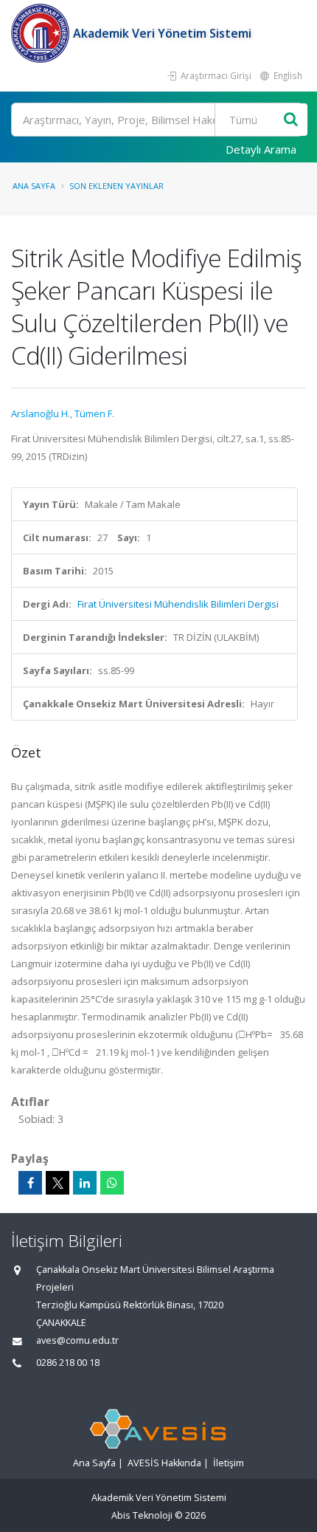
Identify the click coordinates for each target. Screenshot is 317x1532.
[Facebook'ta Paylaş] (30, 1183)
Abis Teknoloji (142, 1515)
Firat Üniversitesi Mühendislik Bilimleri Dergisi (178, 604)
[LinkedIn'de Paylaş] (85, 1183)
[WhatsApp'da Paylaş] (112, 1183)
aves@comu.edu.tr (77, 1340)
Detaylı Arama (261, 149)
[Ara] (290, 120)
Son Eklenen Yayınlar (116, 185)
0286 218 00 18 (68, 1362)
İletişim (228, 1463)
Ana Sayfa (34, 185)
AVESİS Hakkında (164, 1463)
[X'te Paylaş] (57, 1183)
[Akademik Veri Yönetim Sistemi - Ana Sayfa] (42, 33)
